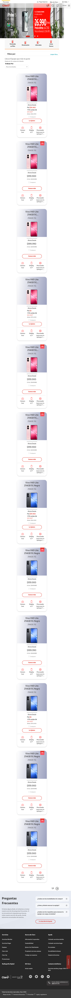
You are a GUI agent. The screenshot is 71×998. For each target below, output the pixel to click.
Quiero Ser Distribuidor (32, 947)
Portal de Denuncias (19, 994)
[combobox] (17, 67)
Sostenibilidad (29, 943)
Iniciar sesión (29, 968)
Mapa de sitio (7, 994)
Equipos (4, 947)
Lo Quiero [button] (32, 121)
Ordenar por (9, 64)
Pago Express (43, 2)
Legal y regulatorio (41, 994)
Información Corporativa (32, 939)
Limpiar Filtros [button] (54, 54)
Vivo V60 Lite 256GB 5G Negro (32, 484)
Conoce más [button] (32, 188)
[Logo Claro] (6, 5)
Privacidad (30, 994)
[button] (47, 5)
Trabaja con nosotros (31, 955)
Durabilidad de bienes (54, 951)
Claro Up (4, 955)
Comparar (33, 117)
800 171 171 (55, 983)
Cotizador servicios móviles (56, 939)
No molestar (51, 947)
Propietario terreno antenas (33, 951)
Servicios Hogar (6, 943)
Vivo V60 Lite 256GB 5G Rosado (32, 78)
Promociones (6, 959)
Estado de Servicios (53, 955)
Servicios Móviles (7, 939)
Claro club (5, 951)
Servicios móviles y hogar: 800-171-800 (58, 969)
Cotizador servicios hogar (55, 943)
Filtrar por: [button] (11, 54)
